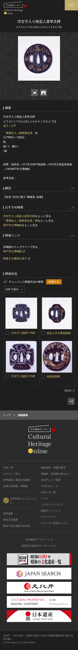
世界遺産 (8, 513)
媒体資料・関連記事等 (53, 467)
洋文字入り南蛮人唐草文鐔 (19, 216)
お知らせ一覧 (48, 492)
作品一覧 (8, 467)
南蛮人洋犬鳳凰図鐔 (59, 333)
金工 (6, 125)
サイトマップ (48, 516)
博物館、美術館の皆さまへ (55, 473)
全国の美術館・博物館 (15, 486)
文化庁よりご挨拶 (51, 479)
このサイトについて (52, 504)
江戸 (13, 125)
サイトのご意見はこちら (54, 523)
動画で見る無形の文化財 (16, 525)
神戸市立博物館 (12, 225)
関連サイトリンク (51, 510)
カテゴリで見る (11, 473)
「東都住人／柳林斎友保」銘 (20, 133)
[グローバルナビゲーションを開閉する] (71, 5)
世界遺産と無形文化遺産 (16, 479)
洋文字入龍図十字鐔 (23, 333)
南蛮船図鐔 (53, 376)
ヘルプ (44, 498)
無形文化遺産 (10, 519)
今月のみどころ (49, 486)
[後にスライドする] (70, 390)
